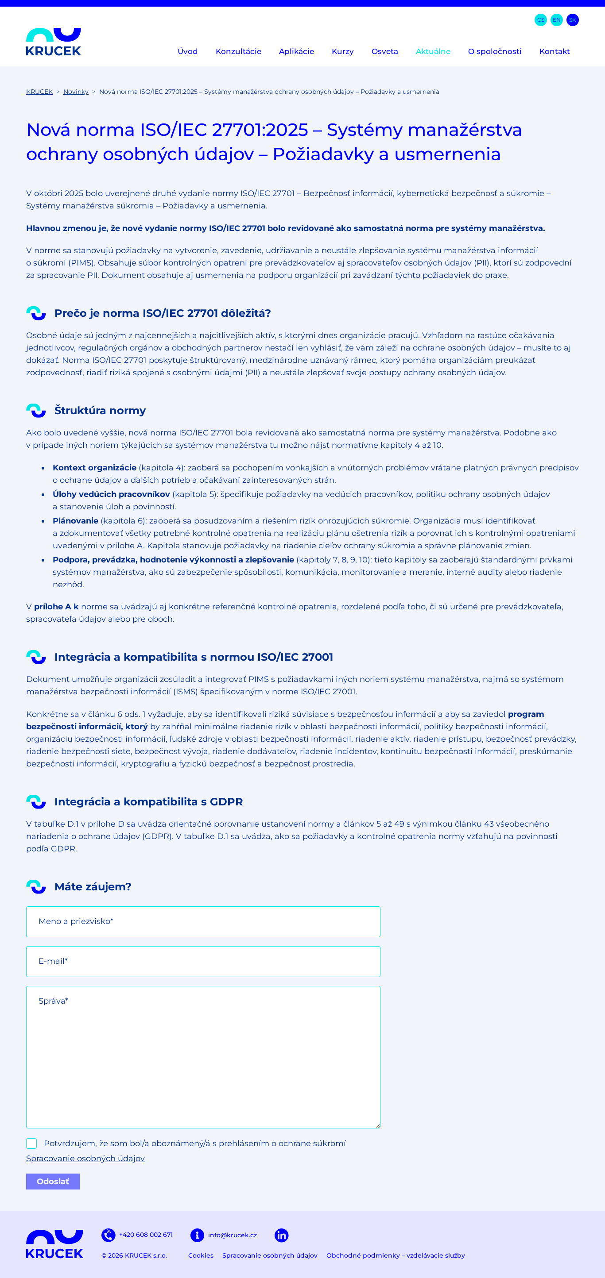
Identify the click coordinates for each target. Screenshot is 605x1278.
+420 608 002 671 (146, 1235)
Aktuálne (433, 51)
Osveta (385, 51)
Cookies (200, 1255)
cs (540, 19)
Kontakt (554, 51)
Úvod (188, 51)
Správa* (53, 1001)
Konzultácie (238, 51)
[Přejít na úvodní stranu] (53, 42)
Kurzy (343, 51)
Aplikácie (296, 51)
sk (572, 19)
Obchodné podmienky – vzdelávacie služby (395, 1255)
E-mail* (53, 961)
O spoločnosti (495, 51)
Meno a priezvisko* (76, 921)
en (557, 19)
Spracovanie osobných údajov (85, 1158)
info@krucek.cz (232, 1235)
